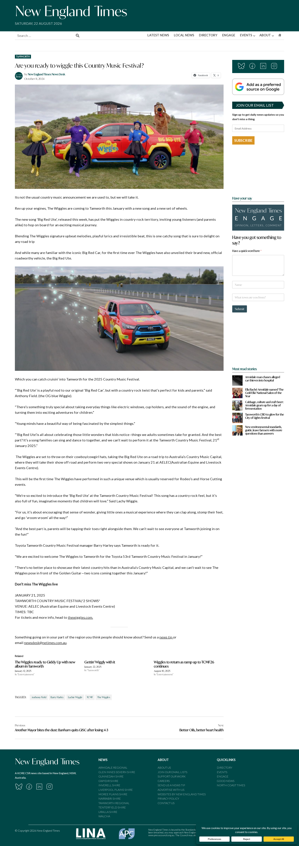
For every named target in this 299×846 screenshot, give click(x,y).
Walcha (104, 816)
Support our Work (172, 776)
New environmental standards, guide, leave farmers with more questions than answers (263, 430)
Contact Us (166, 803)
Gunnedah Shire (111, 776)
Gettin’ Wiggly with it (99, 662)
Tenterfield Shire (112, 807)
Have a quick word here (247, 250)
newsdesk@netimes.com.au (45, 643)
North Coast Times (231, 785)
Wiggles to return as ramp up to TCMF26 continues (184, 664)
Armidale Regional (112, 767)
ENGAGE (228, 35)
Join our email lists (172, 772)
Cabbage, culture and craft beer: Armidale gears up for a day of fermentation (264, 405)
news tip (166, 637)
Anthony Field (38, 697)
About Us (164, 767)
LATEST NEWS (158, 35)
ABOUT (265, 35)
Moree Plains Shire (112, 794)
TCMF (90, 697)
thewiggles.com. (80, 617)
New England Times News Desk (46, 74)
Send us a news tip (171, 785)
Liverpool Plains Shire (115, 789)
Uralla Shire (107, 811)
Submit (239, 309)
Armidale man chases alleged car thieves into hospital (262, 378)
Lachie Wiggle (75, 697)
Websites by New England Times (182, 794)
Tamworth (23, 56)
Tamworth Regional (113, 803)
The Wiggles (103, 697)
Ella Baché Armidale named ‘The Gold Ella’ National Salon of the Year (264, 393)
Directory (224, 767)
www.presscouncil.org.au (161, 835)
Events (222, 772)
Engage (222, 776)
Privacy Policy (168, 798)
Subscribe (243, 140)
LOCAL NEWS (184, 35)
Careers (164, 780)
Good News (225, 780)
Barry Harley (57, 697)
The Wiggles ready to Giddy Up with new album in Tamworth (45, 664)
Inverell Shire (109, 785)
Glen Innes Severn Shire (116, 772)
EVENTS (246, 35)
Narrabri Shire (109, 798)
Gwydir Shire (108, 780)
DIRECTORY (208, 35)
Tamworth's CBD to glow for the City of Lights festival (264, 416)
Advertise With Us (171, 789)
